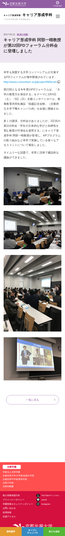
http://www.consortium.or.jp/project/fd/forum (30, 81)
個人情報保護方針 (11, 495)
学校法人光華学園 (11, 472)
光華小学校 (8, 483)
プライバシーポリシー (13, 499)
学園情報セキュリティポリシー (18, 504)
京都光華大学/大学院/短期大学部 (18, 475)
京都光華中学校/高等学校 (15, 479)
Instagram (45, 504)
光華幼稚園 (8, 486)
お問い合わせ (9, 508)
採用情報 (7, 512)
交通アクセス (9, 516)
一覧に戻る (32, 399)
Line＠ (44, 500)
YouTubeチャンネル (50, 495)
